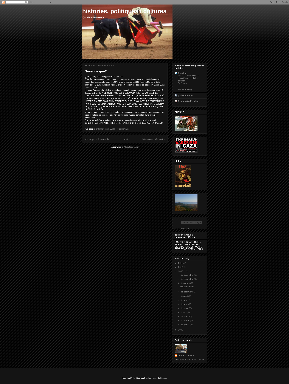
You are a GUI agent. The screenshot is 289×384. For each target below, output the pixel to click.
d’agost (184, 296)
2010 (181, 267)
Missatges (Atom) (132, 147)
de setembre (187, 292)
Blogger (163, 378)
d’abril (184, 312)
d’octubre (185, 283)
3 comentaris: (123, 129)
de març (185, 316)
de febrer (185, 320)
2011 (180, 263)
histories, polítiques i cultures (124, 11)
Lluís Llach (185, 228)
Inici (126, 139)
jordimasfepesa (186, 355)
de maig (185, 308)
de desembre (187, 275)
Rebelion (182, 73)
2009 (181, 271)
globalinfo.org (185, 95)
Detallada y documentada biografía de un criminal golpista (189, 78)
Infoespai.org (185, 89)
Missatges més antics (153, 139)
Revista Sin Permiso (188, 101)
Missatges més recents (97, 139)
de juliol (185, 300)
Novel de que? (96, 71)
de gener (185, 324)
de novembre (187, 279)
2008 (181, 330)
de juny (184, 304)
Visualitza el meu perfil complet (189, 359)
